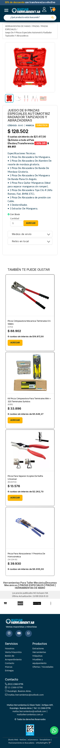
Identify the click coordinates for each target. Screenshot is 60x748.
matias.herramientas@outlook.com (26, 695)
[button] (50, 743)
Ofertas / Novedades (42, 667)
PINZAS (35, 26)
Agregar (15, 342)
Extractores (38, 648)
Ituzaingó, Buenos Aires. (19, 691)
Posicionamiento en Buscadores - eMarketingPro (28, 743)
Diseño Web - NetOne (17, 740)
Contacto (9, 663)
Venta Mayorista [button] (13, 652)
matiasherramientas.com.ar (30, 714)
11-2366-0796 (15, 687)
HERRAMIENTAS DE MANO (17, 26)
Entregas (9, 670)
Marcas (8, 667)
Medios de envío (22, 234)
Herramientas (39, 652)
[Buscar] (52, 18)
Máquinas (37, 656)
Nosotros (9, 648)
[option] (20, 603)
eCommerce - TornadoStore (39, 740)
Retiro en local (20, 241)
